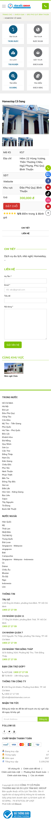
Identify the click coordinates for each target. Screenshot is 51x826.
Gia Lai (5, 485)
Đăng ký (43, 719)
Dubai (5, 566)
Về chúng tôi (14, 768)
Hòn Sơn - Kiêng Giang (12, 492)
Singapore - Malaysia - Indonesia (17, 559)
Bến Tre (5, 478)
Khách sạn (19, 15)
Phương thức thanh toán (35, 772)
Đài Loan (6, 542)
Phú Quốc (6, 427)
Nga (4, 580)
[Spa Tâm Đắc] (48, 200)
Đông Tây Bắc (9, 481)
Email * (7, 285)
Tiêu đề (7, 296)
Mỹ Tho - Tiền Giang (11, 423)
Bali (4, 552)
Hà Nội (5, 406)
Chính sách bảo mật (11, 772)
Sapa (4, 498)
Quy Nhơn (6, 444)
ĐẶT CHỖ (12, 206)
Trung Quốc (7, 539)
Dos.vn (18, 804)
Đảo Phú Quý (8, 413)
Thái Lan (6, 528)
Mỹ (3, 525)
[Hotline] (48, 168)
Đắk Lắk (6, 488)
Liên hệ (25, 233)
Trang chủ (7, 15)
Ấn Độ (5, 576)
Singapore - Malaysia (12, 545)
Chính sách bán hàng (17, 775)
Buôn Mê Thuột (9, 509)
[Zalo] (48, 174)
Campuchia (7, 556)
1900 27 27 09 (20, 672)
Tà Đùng (6, 505)
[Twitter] (9, 731)
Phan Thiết (7, 474)
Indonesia (6, 583)
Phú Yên (6, 468)
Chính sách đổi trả (31, 768)
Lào (4, 586)
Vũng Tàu (6, 416)
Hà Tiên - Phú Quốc (11, 430)
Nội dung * (8, 306)
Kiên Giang (7, 461)
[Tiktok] (48, 193)
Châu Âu (6, 569)
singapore (7, 549)
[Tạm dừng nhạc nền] (48, 206)
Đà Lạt (5, 410)
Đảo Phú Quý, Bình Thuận (38, 15)
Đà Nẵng (6, 440)
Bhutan (5, 573)
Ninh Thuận (7, 471)
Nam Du (6, 457)
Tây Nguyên (7, 502)
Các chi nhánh (37, 775)
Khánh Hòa (7, 437)
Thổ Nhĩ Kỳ (7, 535)
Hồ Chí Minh (7, 403)
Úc (3, 563)
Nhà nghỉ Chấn (11, 376)
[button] (48, 213)
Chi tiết (25, 228)
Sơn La (5, 447)
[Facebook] (4, 731)
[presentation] (2, 119)
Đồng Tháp (7, 454)
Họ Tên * (8, 276)
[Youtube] (14, 731)
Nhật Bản (6, 532)
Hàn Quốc (6, 522)
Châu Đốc (6, 464)
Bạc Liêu (6, 495)
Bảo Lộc (6, 433)
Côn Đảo (6, 420)
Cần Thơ (6, 451)
